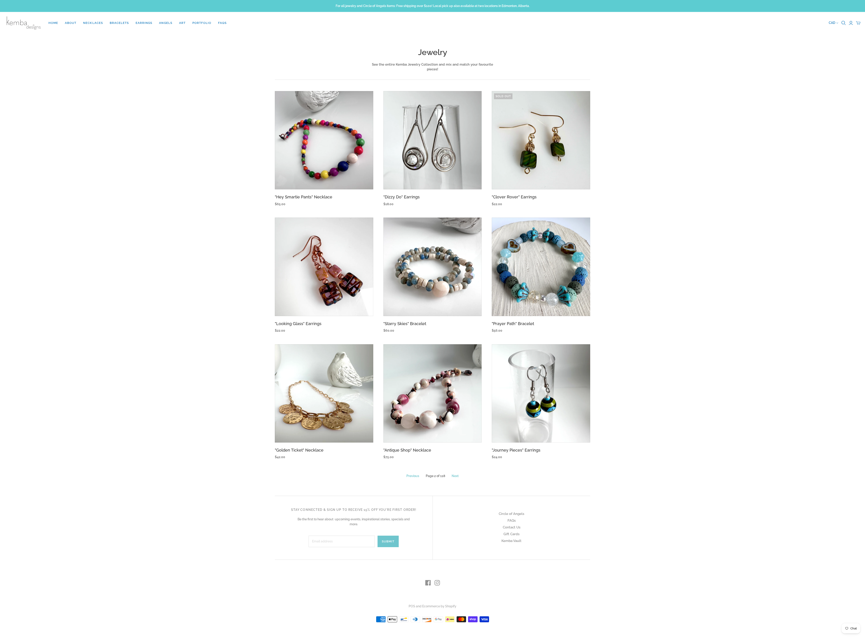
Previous (412, 476)
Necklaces (93, 23)
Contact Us (511, 527)
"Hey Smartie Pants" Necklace (303, 197)
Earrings (144, 23)
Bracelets (119, 23)
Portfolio (201, 23)
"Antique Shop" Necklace (407, 450)
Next (455, 476)
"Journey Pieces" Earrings (516, 450)
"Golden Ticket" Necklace (299, 450)
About (70, 23)
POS (412, 606)
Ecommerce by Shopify (439, 606)
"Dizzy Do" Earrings (401, 197)
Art (182, 23)
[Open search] (843, 23)
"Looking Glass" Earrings (298, 323)
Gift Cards (511, 534)
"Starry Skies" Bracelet (404, 323)
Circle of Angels (511, 514)
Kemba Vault (511, 541)
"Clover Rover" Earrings (514, 197)
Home (53, 23)
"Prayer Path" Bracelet (513, 323)
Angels (165, 23)
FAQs (222, 23)
